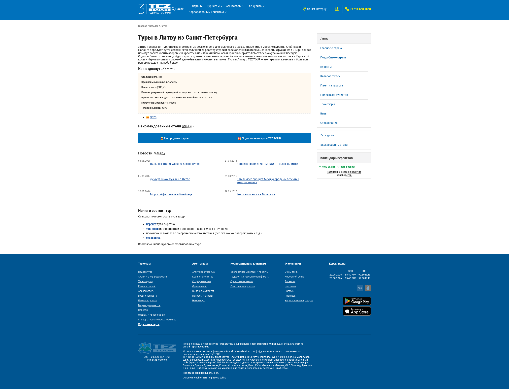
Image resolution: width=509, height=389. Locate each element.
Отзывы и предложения (151, 314)
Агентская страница (203, 271)
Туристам (213, 6)
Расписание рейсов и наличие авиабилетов (344, 173)
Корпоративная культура (299, 300)
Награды (289, 290)
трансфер (152, 229)
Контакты (290, 286)
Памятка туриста (331, 85)
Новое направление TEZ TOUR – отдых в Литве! (267, 163)
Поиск (179, 9)
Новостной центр (294, 276)
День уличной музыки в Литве (170, 179)
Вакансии (290, 281)
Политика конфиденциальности (201, 373)
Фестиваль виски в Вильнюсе (256, 194)
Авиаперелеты (146, 290)
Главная (142, 25)
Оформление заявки (241, 281)
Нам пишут (198, 300)
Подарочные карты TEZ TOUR (261, 138)
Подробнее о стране (333, 57)
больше (187, 125)
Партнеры (290, 295)
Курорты (168, 68)
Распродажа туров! (176, 138)
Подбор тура (145, 271)
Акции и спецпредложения (153, 276)
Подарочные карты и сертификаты (249, 276)
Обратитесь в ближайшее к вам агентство (244, 343)
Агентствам (233, 6)
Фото (153, 117)
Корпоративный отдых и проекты (249, 271)
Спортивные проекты (242, 286)
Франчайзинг (199, 286)
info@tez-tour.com (157, 359)
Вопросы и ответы (202, 295)
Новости (143, 309)
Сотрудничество (201, 281)
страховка (153, 238)
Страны (197, 6)
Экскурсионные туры (334, 144)
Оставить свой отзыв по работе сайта (204, 377)
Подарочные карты (148, 324)
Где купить (255, 6)
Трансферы (327, 104)
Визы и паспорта (147, 295)
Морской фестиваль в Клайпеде (171, 194)
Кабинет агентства (202, 276)
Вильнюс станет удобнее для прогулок (175, 163)
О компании (291, 271)
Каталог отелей (330, 76)
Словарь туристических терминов (157, 319)
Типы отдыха (145, 281)
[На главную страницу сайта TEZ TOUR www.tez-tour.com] (154, 9)
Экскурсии (327, 135)
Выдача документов (149, 305)
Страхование (328, 122)
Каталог (153, 25)
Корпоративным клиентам (206, 12)
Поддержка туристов (334, 94)
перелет (151, 224)
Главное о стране (331, 48)
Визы (323, 113)
